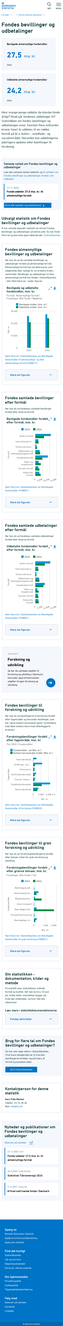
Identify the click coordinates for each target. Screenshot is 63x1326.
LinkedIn (9, 1310)
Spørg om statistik (14, 1242)
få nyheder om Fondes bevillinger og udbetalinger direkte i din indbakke (31, 175)
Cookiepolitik (11, 1285)
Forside (5, 14)
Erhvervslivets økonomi (30, 14)
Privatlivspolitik (13, 1281)
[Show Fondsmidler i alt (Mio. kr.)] (25, 750)
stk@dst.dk (16, 1106)
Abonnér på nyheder (16, 1302)
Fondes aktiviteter (21, 1019)
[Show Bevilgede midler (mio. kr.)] (31, 304)
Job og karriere (13, 1259)
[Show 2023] (25, 429)
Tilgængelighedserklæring (18, 1289)
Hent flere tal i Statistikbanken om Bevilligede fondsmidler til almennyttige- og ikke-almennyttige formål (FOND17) (29, 359)
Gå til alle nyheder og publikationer (23, 205)
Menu (58, 8)
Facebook (10, 1306)
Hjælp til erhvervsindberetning (21, 1238)
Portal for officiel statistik (18, 1268)
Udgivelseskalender (15, 1263)
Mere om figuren (20, 374)
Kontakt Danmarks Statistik (19, 1233)
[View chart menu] (55, 288)
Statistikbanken (52, 235)
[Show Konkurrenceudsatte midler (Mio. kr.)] (31, 753)
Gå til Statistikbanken (21, 1069)
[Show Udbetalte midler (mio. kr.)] (31, 307)
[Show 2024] (37, 429)
